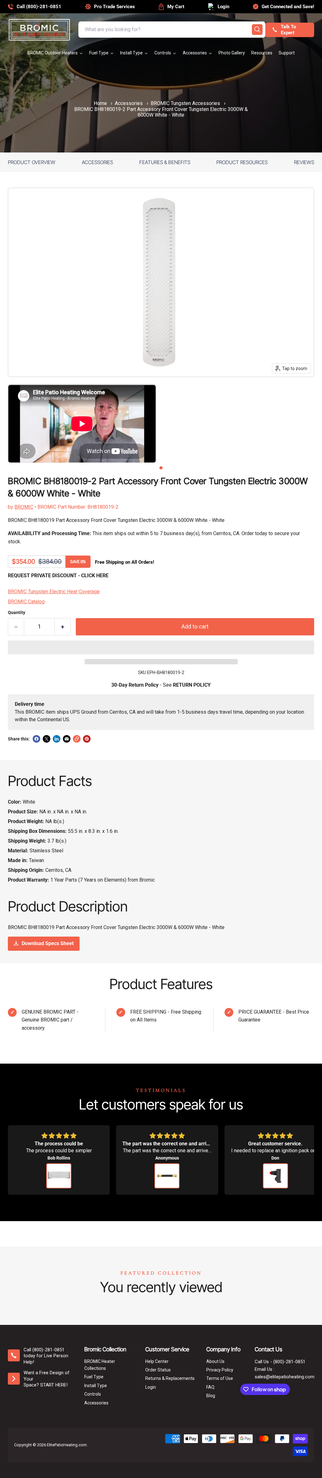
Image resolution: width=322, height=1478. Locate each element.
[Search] (257, 29)
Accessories (129, 103)
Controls (92, 1394)
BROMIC (23, 507)
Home (100, 103)
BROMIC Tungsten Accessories (185, 103)
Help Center (157, 1361)
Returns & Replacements (170, 1378)
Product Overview (31, 162)
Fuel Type (93, 1376)
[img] (58, 1136)
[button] (161, 647)
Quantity (16, 612)
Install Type (95, 1385)
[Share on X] (46, 739)
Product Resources (242, 162)
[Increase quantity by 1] (63, 626)
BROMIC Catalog (26, 602)
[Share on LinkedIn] (56, 739)
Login (150, 1387)
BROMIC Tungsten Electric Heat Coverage (54, 592)
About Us (215, 1361)
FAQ (210, 1387)
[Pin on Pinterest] (87, 739)
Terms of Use (219, 1378)
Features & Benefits (164, 162)
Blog (210, 1395)
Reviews (304, 162)
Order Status (158, 1369)
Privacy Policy (219, 1369)
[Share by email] (66, 739)
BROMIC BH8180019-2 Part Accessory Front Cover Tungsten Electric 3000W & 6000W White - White (161, 112)
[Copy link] (76, 739)
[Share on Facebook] (36, 739)
